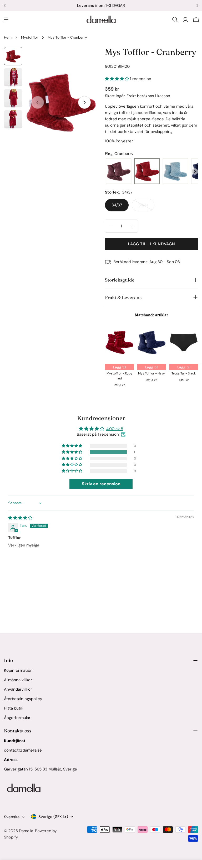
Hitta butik (13, 708)
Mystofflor (29, 37)
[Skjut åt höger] (84, 102)
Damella (26, 830)
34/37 (117, 205)
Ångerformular (17, 717)
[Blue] (175, 171)
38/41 (146, 206)
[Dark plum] (118, 171)
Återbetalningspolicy (23, 698)
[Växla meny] (6, 19)
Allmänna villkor (18, 679)
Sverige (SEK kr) (53, 816)
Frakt (131, 95)
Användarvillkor (18, 689)
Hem (8, 37)
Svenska (11, 817)
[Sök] (175, 19)
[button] (117, 78)
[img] (20, 517)
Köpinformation (18, 670)
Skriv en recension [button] (101, 484)
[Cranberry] (147, 171)
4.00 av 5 (114, 428)
